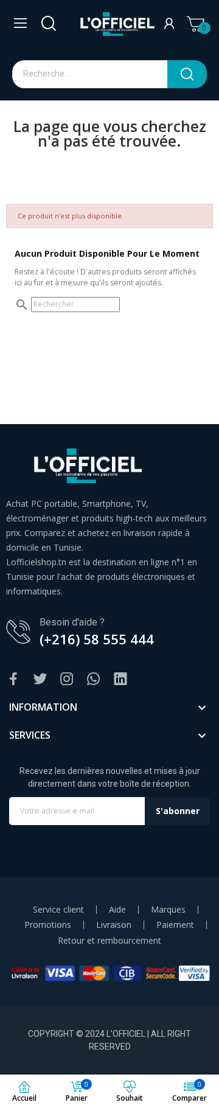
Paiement (175, 925)
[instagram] (67, 679)
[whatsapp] (93, 679)
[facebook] (13, 679)
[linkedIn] (120, 679)
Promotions (47, 925)
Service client (58, 909)
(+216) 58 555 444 (97, 639)
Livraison (113, 925)
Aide (117, 909)
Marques (168, 909)
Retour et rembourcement (109, 940)
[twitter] (40, 679)
